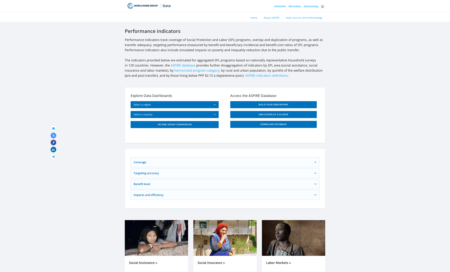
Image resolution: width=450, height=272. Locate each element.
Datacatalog (311, 6)
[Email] (53, 128)
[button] (322, 6)
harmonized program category (196, 70)
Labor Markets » (278, 263)
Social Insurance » (211, 263)
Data (167, 6)
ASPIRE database (183, 65)
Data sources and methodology (304, 17)
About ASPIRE (271, 17)
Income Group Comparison (175, 124)
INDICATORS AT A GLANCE (273, 114)
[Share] (53, 142)
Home (253, 17)
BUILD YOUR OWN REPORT (273, 104)
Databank (280, 6)
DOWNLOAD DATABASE (273, 124)
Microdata (295, 6)
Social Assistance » (143, 263)
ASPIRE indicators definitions (266, 75)
